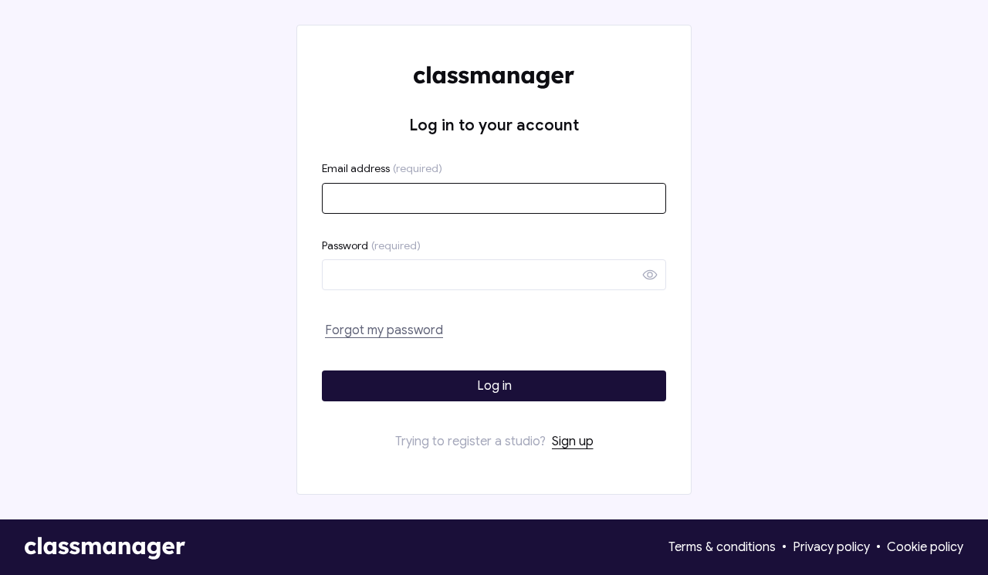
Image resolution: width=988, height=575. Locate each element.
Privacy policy (831, 547)
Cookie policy (925, 547)
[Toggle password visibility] (650, 274)
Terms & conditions (722, 547)
